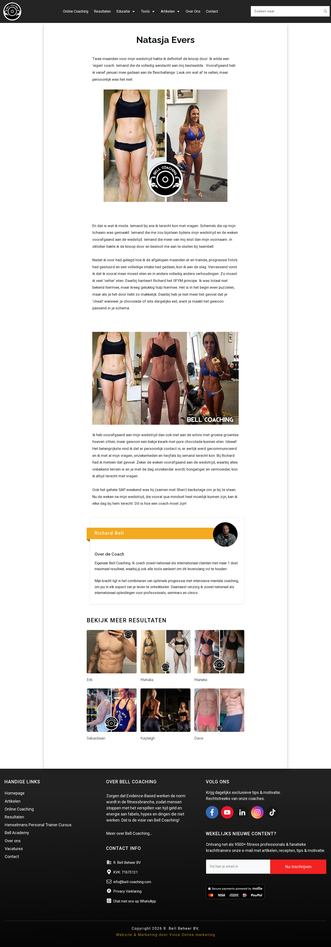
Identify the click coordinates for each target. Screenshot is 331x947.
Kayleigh (148, 738)
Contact (12, 856)
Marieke (200, 680)
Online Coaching (19, 809)
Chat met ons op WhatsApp (134, 901)
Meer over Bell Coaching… (129, 833)
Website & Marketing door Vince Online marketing (165, 935)
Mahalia (147, 680)
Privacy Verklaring (127, 891)
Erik (90, 680)
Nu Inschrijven (298, 866)
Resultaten (14, 817)
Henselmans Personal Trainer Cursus (38, 824)
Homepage (15, 793)
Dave (198, 738)
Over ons (13, 840)
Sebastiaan (96, 738)
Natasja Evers (165, 39)
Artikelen (12, 801)
